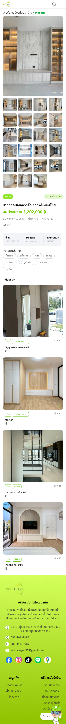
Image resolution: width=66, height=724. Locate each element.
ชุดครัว (49, 255)
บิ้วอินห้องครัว (51, 691)
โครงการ (14, 697)
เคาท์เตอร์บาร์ (11, 262)
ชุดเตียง (8, 269)
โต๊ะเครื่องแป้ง (43, 262)
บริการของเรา (14, 685)
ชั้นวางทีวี (9, 255)
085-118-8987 (19, 644)
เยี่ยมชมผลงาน (14, 691)
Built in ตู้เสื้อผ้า (51, 703)
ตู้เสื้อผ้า (27, 262)
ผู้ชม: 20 (57, 413)
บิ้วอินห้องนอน (51, 685)
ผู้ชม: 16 (57, 486)
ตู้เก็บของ (24, 255)
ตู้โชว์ (37, 255)
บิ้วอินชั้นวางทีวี (51, 697)
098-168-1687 (19, 637)
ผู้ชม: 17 (57, 340)
